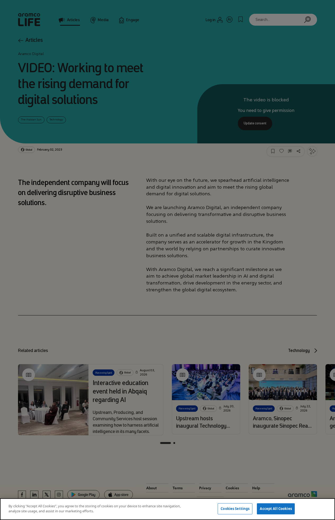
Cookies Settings (235, 508)
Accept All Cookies (276, 508)
